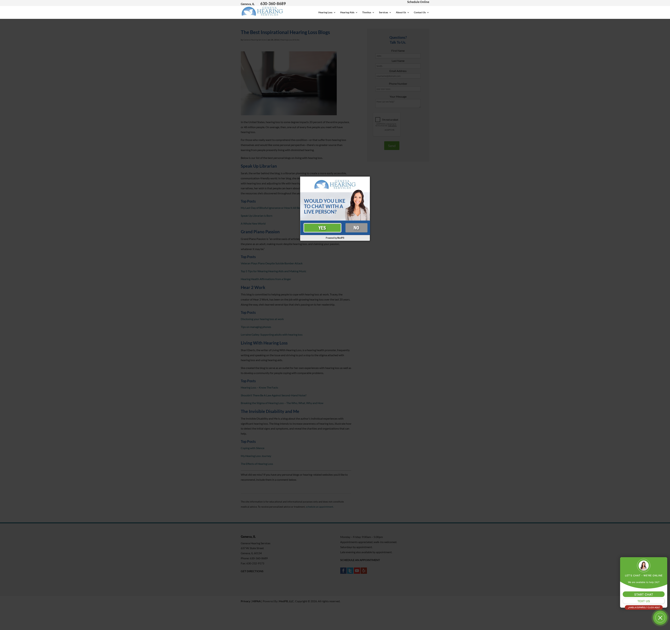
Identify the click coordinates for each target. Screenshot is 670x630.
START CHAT (643, 594)
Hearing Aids (347, 12)
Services (383, 12)
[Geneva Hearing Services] (262, 14)
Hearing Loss (325, 12)
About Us (401, 12)
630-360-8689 (273, 3)
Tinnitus (366, 12)
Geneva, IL (248, 4)
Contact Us (420, 12)
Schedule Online (418, 2)
